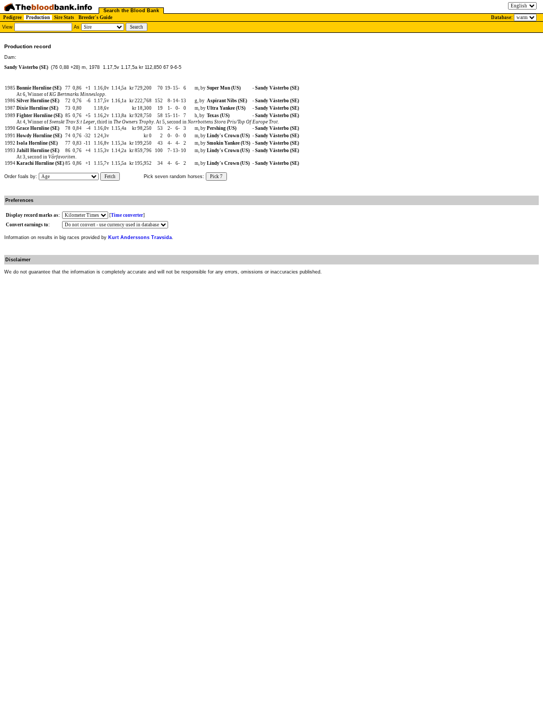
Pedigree (12, 17)
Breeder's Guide (95, 17)
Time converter (127, 215)
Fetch (110, 176)
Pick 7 (216, 176)
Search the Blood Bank (131, 10)
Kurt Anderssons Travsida (140, 237)
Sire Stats (64, 17)
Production (38, 17)
